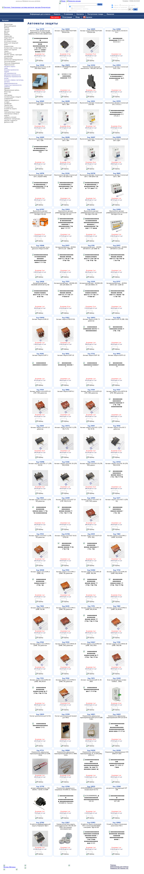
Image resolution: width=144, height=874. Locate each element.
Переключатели (9, 65)
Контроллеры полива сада (12, 48)
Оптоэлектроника (9, 61)
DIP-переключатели (10, 73)
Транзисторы (8, 105)
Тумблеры (7, 87)
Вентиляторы (8, 24)
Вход (78, 17)
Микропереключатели (10, 83)
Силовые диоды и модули (12, 97)
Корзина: (88, 17)
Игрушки (7, 34)
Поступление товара (95, 14)
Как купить (55, 17)
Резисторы (7, 92)
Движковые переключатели (12, 75)
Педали (6, 71)
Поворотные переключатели (13, 85)
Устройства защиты (10, 108)
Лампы (6, 51)
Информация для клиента (40, 14)
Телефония (7, 103)
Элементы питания (10, 117)
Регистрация (67, 17)
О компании (68, 14)
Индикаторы (8, 36)
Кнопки (6, 78)
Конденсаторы (8, 46)
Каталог (5, 20)
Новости (57, 14)
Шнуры (6, 110)
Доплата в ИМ (8, 122)
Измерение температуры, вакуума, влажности (12, 119)
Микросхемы (8, 58)
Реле (5, 93)
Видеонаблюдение (10, 26)
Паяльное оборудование (12, 63)
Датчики (6, 31)
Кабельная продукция (11, 43)
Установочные (8, 107)
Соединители (8, 98)
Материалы (7, 53)
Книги (6, 44)
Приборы (7, 88)
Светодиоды (8, 95)
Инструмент (8, 39)
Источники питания (10, 41)
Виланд (6, 27)
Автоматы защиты (9, 66)
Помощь (113, 865)
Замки (6, 68)
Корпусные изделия (10, 49)
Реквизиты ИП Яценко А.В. (119, 868)
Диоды (6, 33)
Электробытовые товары (12, 112)
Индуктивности (9, 38)
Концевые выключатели (11, 70)
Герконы (6, 29)
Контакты (80, 14)
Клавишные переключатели (12, 76)
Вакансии (110, 14)
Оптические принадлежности (13, 60)
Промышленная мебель (11, 90)
